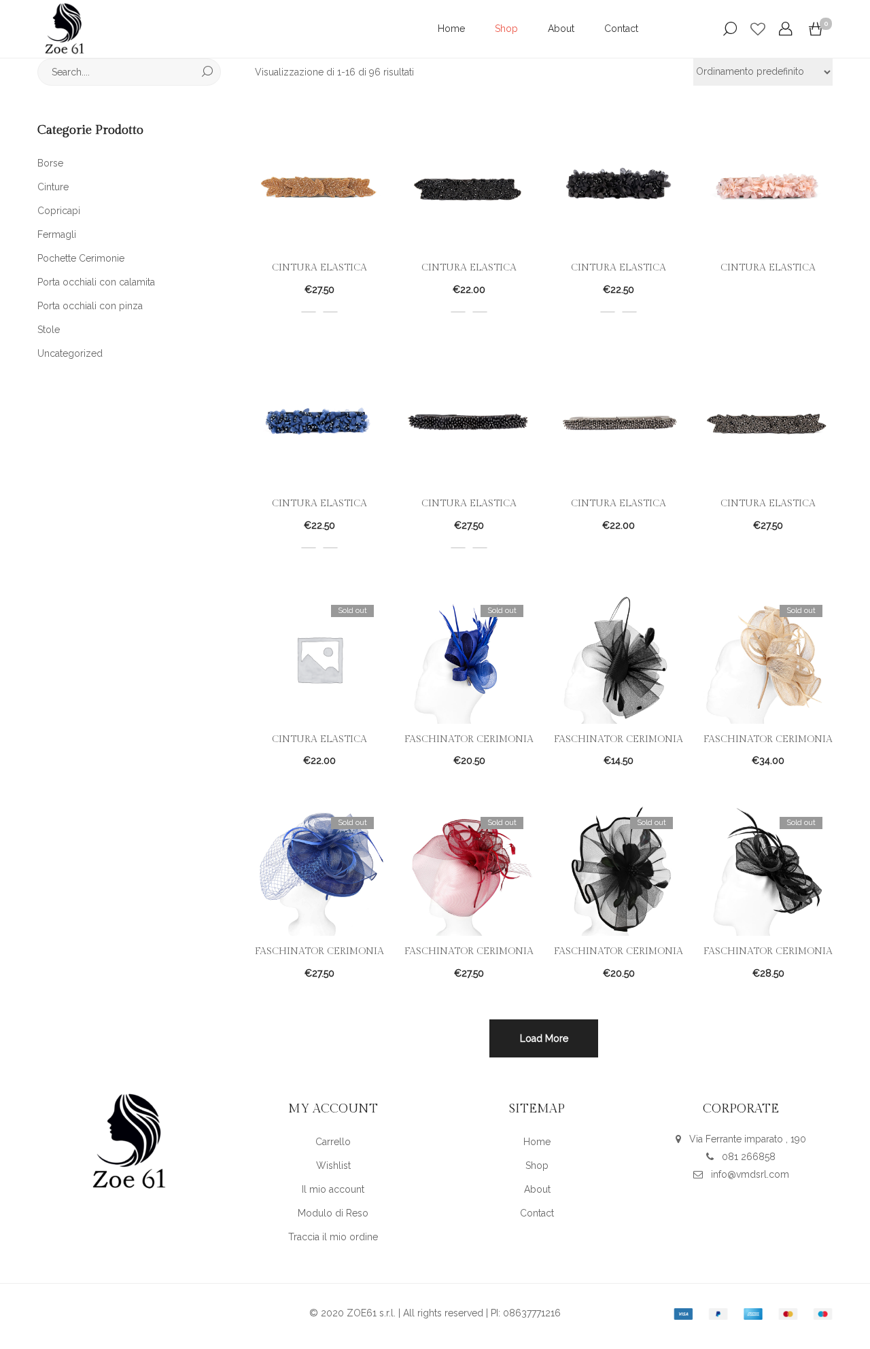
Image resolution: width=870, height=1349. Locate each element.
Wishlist (333, 1165)
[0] (815, 29)
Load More (544, 1038)
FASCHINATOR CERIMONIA (469, 739)
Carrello (333, 1141)
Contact (621, 28)
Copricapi (58, 210)
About (561, 28)
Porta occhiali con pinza (90, 305)
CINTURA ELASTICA (319, 267)
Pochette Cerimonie (80, 258)
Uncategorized (70, 353)
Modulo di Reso (333, 1213)
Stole (48, 329)
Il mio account (333, 1189)
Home (451, 28)
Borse (50, 163)
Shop (506, 28)
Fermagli (56, 234)
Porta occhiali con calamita (96, 282)
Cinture (53, 186)
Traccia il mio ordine (333, 1236)
